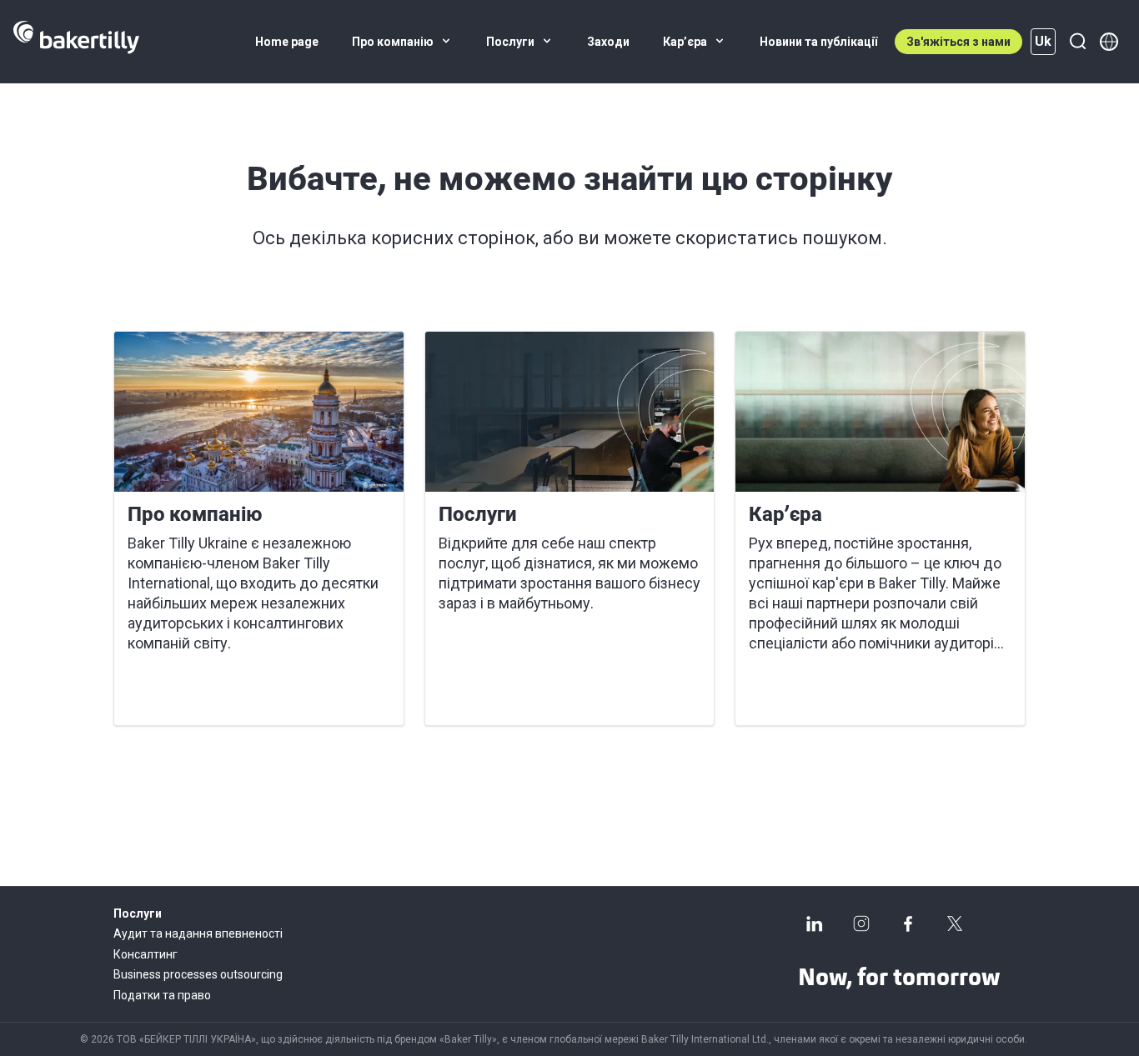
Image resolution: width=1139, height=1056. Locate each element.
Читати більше (186, 692)
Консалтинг (145, 954)
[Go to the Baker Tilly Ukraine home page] (76, 42)
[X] (954, 923)
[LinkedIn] (814, 923)
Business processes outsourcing (198, 974)
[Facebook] (908, 923)
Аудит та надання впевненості (198, 933)
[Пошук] (1077, 41)
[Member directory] (1109, 42)
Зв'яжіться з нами (958, 41)
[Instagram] (861, 923)
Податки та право (162, 995)
